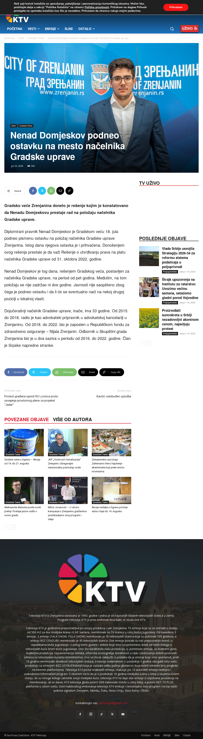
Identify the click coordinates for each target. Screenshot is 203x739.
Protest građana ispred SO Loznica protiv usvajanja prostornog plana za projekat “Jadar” (31, 400)
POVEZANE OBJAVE (26, 419)
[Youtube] (123, 714)
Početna (145, 735)
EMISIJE (167, 735)
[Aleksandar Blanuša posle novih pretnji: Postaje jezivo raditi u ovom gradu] (24, 490)
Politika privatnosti (97, 7)
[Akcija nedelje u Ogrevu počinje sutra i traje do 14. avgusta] (111, 490)
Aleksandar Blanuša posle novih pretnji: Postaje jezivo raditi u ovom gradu (22, 511)
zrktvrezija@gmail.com (113, 703)
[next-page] (13, 527)
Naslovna (9, 38)
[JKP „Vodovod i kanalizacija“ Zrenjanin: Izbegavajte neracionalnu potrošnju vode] (67, 442)
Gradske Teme (36, 38)
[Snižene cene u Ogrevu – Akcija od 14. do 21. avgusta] (24, 442)
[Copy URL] (69, 191)
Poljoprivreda (170, 271)
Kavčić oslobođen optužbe (114, 396)
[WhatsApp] (51, 191)
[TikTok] (101, 714)
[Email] (60, 191)
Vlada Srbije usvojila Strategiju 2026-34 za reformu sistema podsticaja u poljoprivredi (178, 257)
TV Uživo (149, 182)
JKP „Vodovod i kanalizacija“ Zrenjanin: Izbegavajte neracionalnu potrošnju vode (64, 463)
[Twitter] (42, 191)
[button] (172, 29)
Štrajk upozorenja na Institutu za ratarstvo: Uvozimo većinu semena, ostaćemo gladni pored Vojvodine (180, 288)
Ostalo (187, 735)
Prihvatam (175, 7)
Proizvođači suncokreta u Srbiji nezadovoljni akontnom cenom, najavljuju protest (180, 319)
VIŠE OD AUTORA (72, 419)
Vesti (21, 38)
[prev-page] (6, 527)
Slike (176, 735)
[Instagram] (91, 714)
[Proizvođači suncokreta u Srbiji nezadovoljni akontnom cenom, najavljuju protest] (149, 318)
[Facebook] (33, 191)
